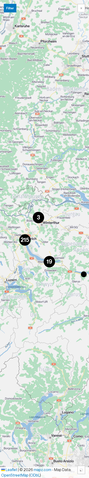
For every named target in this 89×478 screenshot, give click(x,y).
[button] (38, 217)
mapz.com (43, 470)
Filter (10, 8)
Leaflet (11, 470)
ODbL (35, 475)
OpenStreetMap (14, 475)
